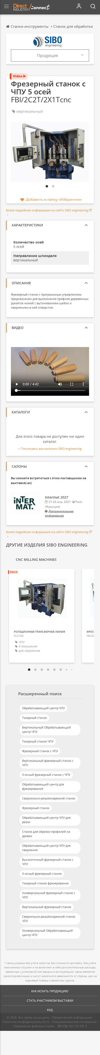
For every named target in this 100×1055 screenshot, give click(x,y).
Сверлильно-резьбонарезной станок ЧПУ (48, 919)
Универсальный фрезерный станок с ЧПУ (48, 895)
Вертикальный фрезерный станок (46, 907)
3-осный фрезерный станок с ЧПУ (46, 775)
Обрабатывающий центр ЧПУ (43, 708)
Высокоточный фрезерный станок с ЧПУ (47, 862)
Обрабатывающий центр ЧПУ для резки (46, 820)
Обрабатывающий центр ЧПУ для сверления (46, 848)
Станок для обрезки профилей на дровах (46, 834)
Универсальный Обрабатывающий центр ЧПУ (47, 933)
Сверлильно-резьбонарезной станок (48, 798)
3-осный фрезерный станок (42, 874)
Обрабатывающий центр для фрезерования (43, 786)
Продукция (47, 55)
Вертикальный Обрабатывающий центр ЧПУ (46, 729)
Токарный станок (34, 718)
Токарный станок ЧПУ (37, 741)
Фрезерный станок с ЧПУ (40, 751)
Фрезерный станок (35, 808)
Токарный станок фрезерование (45, 883)
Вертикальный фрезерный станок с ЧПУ (47, 763)
